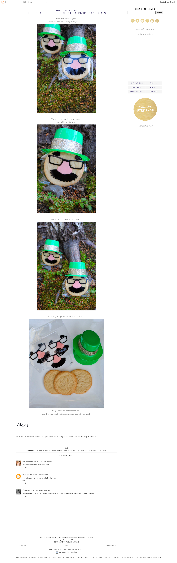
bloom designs (41, 436)
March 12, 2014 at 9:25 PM (39, 475)
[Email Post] (66, 447)
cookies (38, 450)
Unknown (26, 475)
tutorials (101, 450)
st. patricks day (80, 450)
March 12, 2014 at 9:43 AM (43, 461)
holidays (55, 450)
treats (92, 450)
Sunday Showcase (88, 436)
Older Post (111, 546)
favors (46, 450)
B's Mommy (26, 490)
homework (19, 436)
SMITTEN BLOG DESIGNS (150, 557)
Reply (24, 468)
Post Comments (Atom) (73, 549)
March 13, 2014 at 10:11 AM (40, 490)
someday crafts (28, 436)
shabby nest (62, 436)
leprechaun (66, 450)
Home (66, 546)
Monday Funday (74, 436)
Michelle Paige (28, 461)
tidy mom (52, 436)
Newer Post (21, 546)
